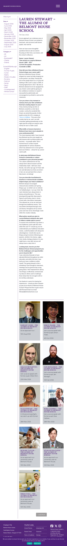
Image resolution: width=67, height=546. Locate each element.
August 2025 (8, 44)
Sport (6, 85)
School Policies (28, 528)
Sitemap (38, 535)
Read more (37, 543)
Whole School (9, 91)
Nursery (7, 79)
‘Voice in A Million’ (24, 117)
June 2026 (8, 26)
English (6, 69)
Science (7, 81)
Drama (6, 62)
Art (5, 56)
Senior (6, 83)
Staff (6, 87)
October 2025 (9, 40)
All (5, 54)
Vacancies (38, 531)
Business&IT (8, 58)
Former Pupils (9, 71)
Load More (41, 514)
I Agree (30, 543)
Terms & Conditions (29, 535)
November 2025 (10, 38)
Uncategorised (9, 89)
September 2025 (10, 42)
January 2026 (9, 34)
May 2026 (7, 28)
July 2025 (7, 47)
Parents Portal (28, 531)
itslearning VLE (40, 528)
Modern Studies (9, 77)
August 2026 (8, 24)
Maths (6, 75)
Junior (6, 73)
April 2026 (7, 30)
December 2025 (10, 36)
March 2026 (8, 32)
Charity (6, 60)
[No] (65, 541)
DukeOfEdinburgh (10, 66)
